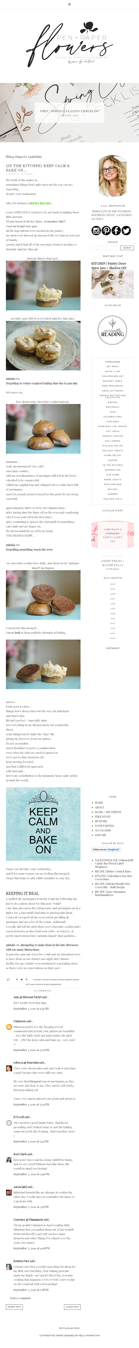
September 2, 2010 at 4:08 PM (32, 1248)
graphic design (43, 984)
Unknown (20, 1021)
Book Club (113, 372)
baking (60, 980)
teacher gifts (112, 499)
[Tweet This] (20, 979)
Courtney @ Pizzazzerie (28, 1219)
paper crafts (113, 480)
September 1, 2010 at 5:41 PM (31, 1141)
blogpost (35, 1081)
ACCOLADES (103, 830)
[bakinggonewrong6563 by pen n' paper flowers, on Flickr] (43, 619)
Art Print (112, 367)
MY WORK (101, 821)
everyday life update (112, 427)
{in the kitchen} (49, 980)
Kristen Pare (21, 1261)
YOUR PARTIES (104, 825)
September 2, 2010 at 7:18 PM (31, 1290)
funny (32, 984)
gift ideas (113, 431)
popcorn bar (113, 485)
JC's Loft (19, 1117)
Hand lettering (113, 391)
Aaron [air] (20, 1187)
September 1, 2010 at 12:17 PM (31, 1050)
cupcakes (112, 422)
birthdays (113, 407)
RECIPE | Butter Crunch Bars (113, 871)
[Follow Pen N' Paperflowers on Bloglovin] (106, 851)
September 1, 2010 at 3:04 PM (31, 1104)
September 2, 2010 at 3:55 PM (31, 1207)
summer (113, 494)
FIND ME (100, 835)
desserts (69, 980)
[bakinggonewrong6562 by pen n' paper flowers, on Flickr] (43, 452)
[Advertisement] (113, 720)
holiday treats (112, 451)
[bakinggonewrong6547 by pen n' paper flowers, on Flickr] (43, 369)
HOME (99, 802)
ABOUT (99, 807)
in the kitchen (113, 465)
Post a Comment (20, 1298)
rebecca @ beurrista (26, 1062)
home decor (112, 456)
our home (113, 475)
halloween (113, 441)
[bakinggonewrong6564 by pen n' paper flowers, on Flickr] (43, 688)
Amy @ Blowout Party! (27, 997)
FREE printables (113, 386)
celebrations (112, 417)
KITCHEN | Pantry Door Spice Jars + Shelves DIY (109, 265)
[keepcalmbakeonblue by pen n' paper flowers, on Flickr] (43, 859)
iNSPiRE (112, 460)
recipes (113, 489)
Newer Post (14, 1307)
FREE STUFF (103, 816)
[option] (69, 112)
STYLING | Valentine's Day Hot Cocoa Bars (113, 877)
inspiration (56, 984)
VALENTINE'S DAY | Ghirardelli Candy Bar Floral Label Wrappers (114, 863)
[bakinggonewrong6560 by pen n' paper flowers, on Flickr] (43, 309)
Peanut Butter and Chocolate (113, 397)
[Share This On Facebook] (15, 979)
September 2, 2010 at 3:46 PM (31, 1174)
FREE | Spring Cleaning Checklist (69, 111)
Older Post (72, 1307)
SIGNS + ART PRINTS (108, 812)
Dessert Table (112, 381)
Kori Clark (20, 1154)
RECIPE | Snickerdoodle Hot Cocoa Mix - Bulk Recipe (112, 885)
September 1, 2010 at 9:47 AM (31, 1008)
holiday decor (113, 446)
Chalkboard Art (113, 376)
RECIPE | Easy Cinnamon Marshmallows (110, 893)
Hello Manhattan (89, 1335)
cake (113, 412)
